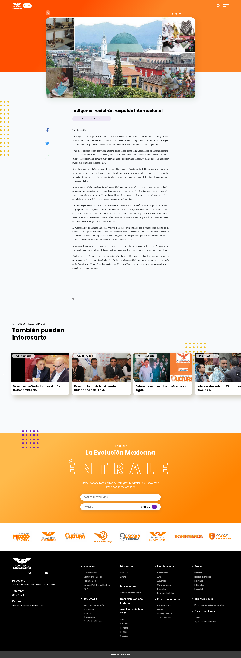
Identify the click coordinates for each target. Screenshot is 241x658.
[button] (238, 374)
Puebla (27, 6)
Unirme (145, 507)
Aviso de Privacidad (120, 655)
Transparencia (203, 598)
